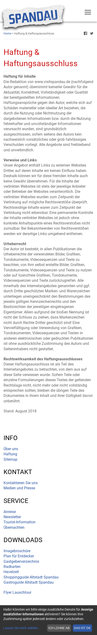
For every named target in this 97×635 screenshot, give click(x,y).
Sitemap (10, 459)
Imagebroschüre (17, 551)
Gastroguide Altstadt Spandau (29, 582)
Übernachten (14, 527)
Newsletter (12, 517)
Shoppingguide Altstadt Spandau (31, 577)
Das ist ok (82, 628)
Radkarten (12, 566)
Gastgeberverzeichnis (21, 561)
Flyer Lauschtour (17, 592)
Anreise (10, 512)
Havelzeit (11, 572)
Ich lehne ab (59, 628)
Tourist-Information (20, 522)
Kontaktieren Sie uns (21, 483)
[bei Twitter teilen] (91, 33)
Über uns (11, 449)
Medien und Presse (19, 488)
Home (7, 33)
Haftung (10, 454)
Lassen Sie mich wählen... (22, 628)
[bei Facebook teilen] (85, 33)
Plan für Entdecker (19, 556)
